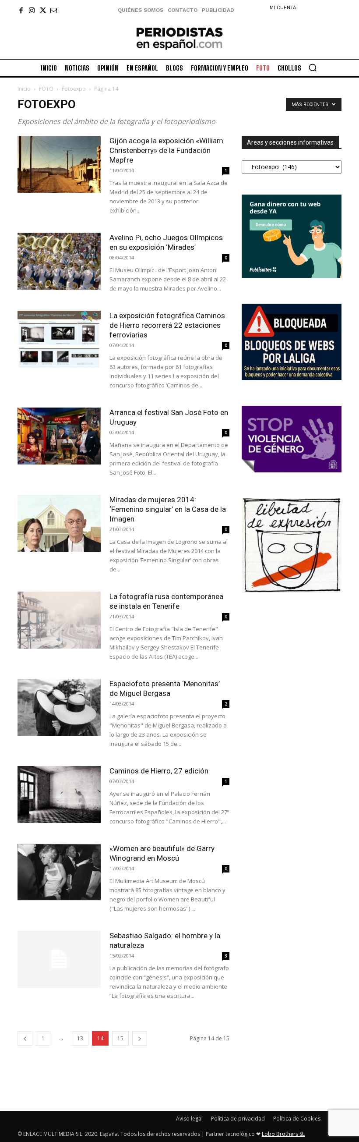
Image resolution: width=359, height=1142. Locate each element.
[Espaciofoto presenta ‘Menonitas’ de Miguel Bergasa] (59, 707)
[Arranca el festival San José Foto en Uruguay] (59, 436)
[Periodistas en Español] (179, 38)
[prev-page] (25, 1038)
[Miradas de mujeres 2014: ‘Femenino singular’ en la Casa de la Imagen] (59, 523)
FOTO (46, 88)
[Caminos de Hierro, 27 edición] (59, 794)
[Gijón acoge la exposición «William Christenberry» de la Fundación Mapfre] (59, 164)
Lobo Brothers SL (283, 1134)
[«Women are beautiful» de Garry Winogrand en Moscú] (59, 872)
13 (80, 1038)
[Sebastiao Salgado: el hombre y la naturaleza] (59, 959)
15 (120, 1038)
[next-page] (139, 1038)
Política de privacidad (238, 1118)
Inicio (24, 88)
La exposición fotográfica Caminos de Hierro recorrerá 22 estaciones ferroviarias (167, 325)
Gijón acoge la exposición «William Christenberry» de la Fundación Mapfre (166, 150)
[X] (42, 10)
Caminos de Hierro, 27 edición (158, 770)
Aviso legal (189, 1118)
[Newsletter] (53, 10)
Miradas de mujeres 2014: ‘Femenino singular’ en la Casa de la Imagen (167, 509)
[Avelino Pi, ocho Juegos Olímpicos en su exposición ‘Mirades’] (59, 261)
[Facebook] (21, 10)
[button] (312, 67)
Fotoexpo (74, 88)
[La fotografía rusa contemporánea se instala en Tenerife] (59, 620)
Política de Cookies (296, 1118)
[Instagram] (31, 10)
